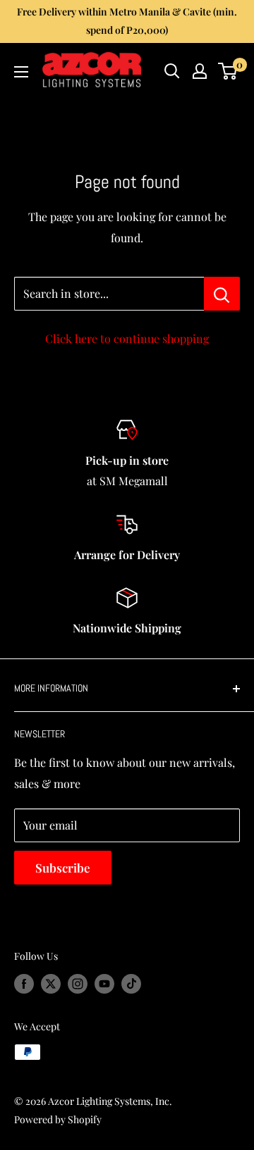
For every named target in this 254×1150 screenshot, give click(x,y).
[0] (228, 71)
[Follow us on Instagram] (77, 983)
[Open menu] (21, 71)
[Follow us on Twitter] (51, 983)
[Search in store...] (222, 294)
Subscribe (62, 867)
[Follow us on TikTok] (131, 983)
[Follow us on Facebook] (24, 983)
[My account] (200, 71)
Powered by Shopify (58, 1119)
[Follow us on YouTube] (104, 983)
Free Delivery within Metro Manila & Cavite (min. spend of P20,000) (127, 21)
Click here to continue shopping (127, 338)
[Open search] (172, 71)
